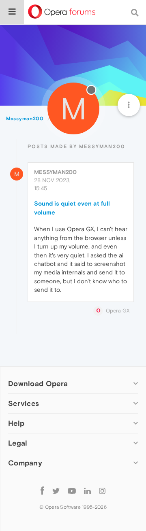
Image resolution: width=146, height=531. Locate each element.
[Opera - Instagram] (102, 490)
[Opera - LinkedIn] (87, 490)
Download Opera (38, 383)
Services (23, 403)
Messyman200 (55, 172)
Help (16, 423)
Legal (18, 443)
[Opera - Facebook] (42, 490)
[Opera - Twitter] (56, 490)
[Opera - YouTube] (72, 490)
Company (25, 463)
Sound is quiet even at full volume (72, 207)
